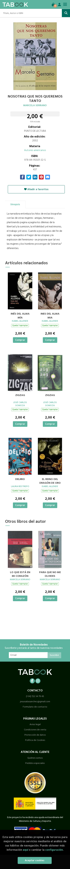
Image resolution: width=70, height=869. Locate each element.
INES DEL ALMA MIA (50, 315)
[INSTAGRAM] (37, 680)
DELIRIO (20, 479)
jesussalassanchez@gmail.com (35, 701)
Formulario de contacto (35, 707)
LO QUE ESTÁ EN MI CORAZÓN (20, 573)
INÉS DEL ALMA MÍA (20, 315)
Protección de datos (35, 735)
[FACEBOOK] (32, 680)
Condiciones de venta (35, 730)
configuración (54, 849)
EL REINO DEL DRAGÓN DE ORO (50, 480)
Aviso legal (35, 724)
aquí (25, 849)
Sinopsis (15, 204)
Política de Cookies (35, 740)
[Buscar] (66, 13)
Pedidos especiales (35, 763)
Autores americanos (35, 150)
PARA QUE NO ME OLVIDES (50, 573)
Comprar (20, 340)
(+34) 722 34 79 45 (35, 696)
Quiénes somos (35, 758)
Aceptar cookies (34, 860)
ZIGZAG (20, 395)
